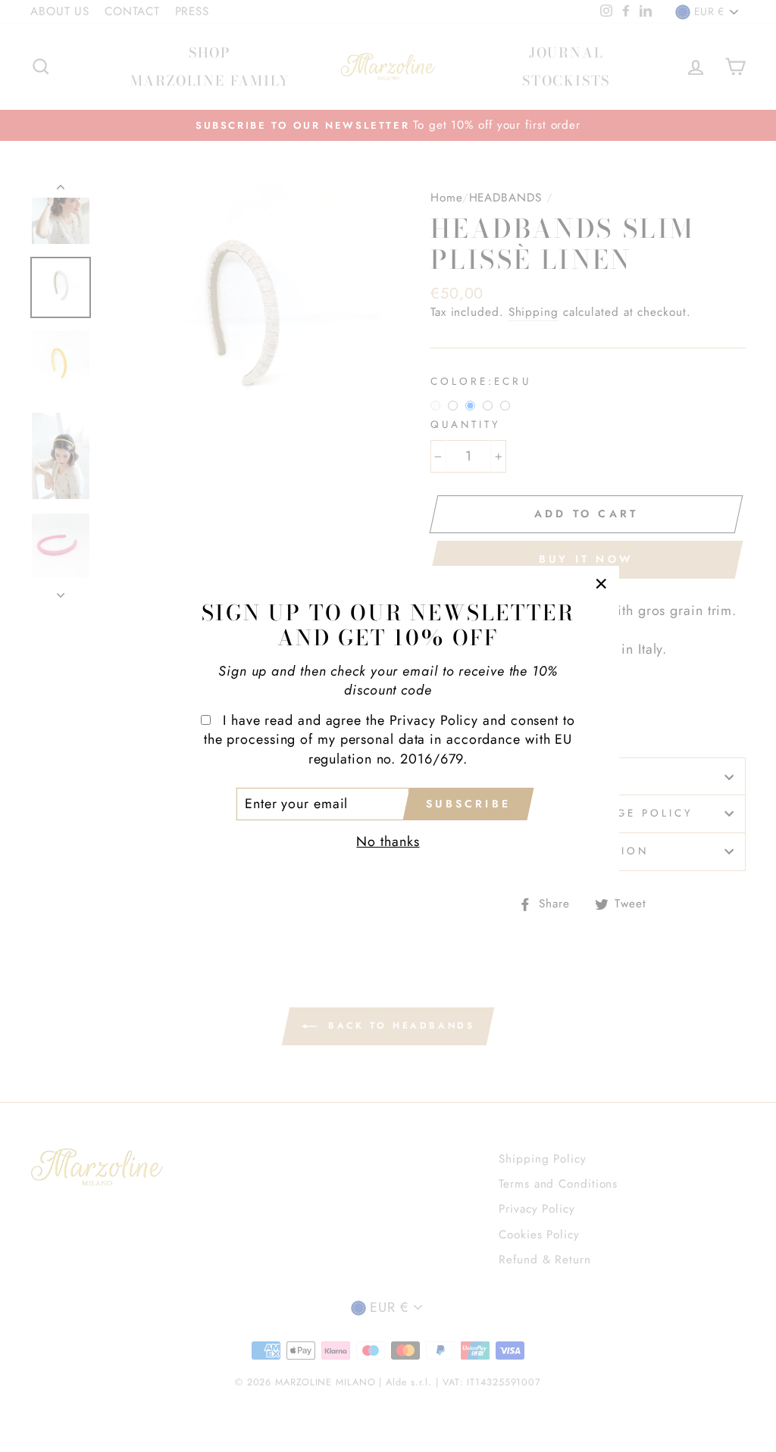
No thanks (387, 841)
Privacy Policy (434, 720)
